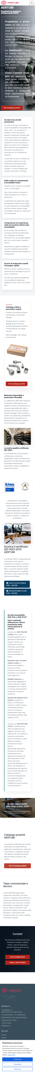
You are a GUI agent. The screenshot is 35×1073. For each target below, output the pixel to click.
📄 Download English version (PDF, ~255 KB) (16, 592)
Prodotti (3, 1037)
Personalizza (17, 1064)
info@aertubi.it (5, 1025)
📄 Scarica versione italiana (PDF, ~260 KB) (16, 584)
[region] (17, 1056)
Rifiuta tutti (17, 1069)
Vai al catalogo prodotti (17, 866)
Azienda (3, 1035)
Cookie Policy (11, 1055)
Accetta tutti (17, 1059)
